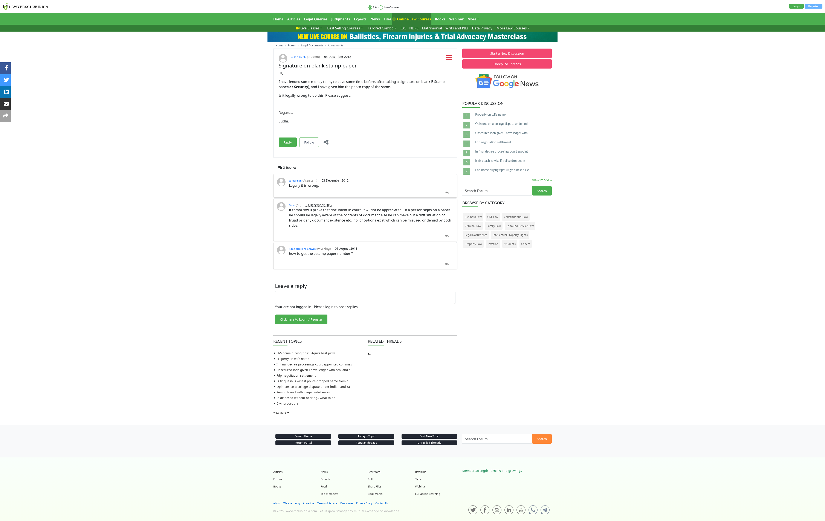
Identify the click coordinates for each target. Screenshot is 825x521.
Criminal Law (473, 226)
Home (278, 19)
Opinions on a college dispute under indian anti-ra (313, 387)
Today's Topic (366, 436)
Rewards (420, 472)
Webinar (456, 19)
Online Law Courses (413, 19)
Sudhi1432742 (298, 56)
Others (525, 244)
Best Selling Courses (343, 28)
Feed (324, 486)
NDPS (414, 28)
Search (542, 191)
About (276, 503)
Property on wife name (293, 359)
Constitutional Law (516, 217)
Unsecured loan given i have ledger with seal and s (313, 370)
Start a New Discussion (507, 53)
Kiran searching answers (302, 248)
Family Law (494, 226)
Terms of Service (327, 503)
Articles (293, 19)
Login (796, 6)
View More (280, 412)
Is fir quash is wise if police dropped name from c (312, 381)
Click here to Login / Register (301, 319)
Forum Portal (303, 443)
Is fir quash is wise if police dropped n (500, 160)
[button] (449, 58)
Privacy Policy (364, 503)
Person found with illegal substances (303, 392)
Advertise (308, 503)
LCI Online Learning (427, 494)
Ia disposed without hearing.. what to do (306, 398)
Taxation (492, 244)
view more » (542, 180)
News (375, 19)
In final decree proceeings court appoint (501, 151)
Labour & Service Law (520, 226)
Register (813, 6)
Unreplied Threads (507, 64)
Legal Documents (476, 235)
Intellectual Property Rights (510, 235)
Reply (288, 142)
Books (440, 19)
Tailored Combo (381, 28)
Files (387, 19)
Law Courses (391, 7)
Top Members (329, 494)
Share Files (374, 486)
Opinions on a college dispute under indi (501, 123)
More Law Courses (512, 28)
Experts (360, 19)
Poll (370, 479)
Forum (277, 479)
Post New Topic (429, 436)
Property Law (473, 244)
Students (510, 244)
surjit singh (295, 180)
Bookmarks (375, 494)
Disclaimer (346, 503)
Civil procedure (287, 403)
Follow (309, 142)
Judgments (340, 19)
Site (375, 7)
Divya (292, 205)
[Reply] (447, 193)
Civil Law (492, 217)
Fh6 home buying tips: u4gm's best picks (306, 353)
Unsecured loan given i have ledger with (501, 133)
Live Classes (309, 28)
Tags (418, 479)
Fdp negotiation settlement (296, 375)
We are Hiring (291, 503)
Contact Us (381, 503)
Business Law (473, 217)
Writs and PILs (457, 28)
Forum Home (303, 436)
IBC (403, 28)
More (472, 19)
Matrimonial (432, 28)
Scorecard (374, 472)
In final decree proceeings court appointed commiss (314, 364)
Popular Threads (366, 443)
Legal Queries (315, 19)
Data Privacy (482, 28)
